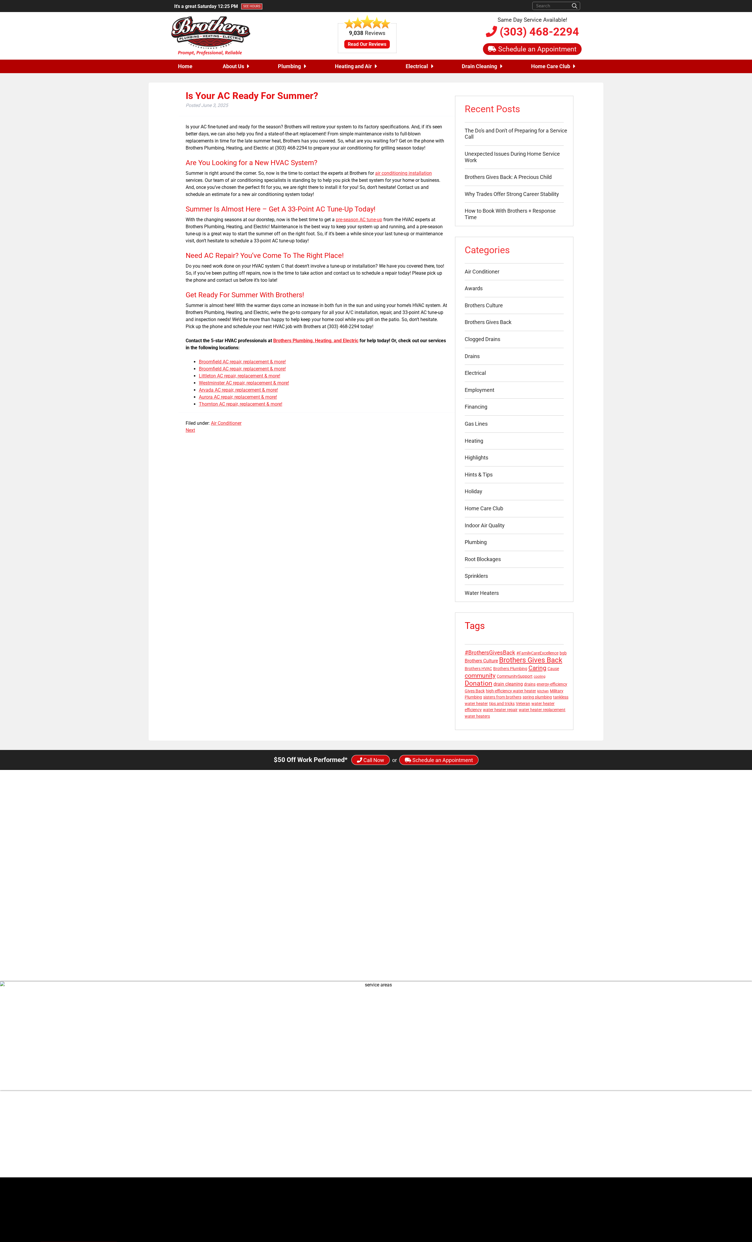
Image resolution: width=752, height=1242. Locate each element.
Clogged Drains (482, 339)
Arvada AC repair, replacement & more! (238, 390)
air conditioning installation (403, 173)
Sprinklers (476, 576)
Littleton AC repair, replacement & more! (239, 376)
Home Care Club (550, 66)
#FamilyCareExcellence (537, 653)
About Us (233, 66)
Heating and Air (353, 66)
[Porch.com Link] (489, 1167)
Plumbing (289, 66)
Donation (478, 683)
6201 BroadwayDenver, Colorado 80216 (343, 1131)
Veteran (523, 703)
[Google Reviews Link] (479, 1167)
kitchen (543, 691)
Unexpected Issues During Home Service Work (512, 157)
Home (185, 66)
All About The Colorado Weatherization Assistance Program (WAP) (406, 891)
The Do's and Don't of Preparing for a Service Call (516, 133)
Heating (474, 441)
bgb (563, 653)
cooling (539, 676)
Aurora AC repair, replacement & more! (238, 397)
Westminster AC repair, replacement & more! (244, 383)
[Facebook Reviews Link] (460, 1167)
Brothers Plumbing (510, 668)
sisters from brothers (502, 697)
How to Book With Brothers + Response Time (510, 214)
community (480, 675)
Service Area (568, 1139)
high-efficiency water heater (511, 691)
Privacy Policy (566, 1146)
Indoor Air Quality (485, 525)
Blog (576, 1125)
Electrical (417, 66)
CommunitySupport (515, 676)
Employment (479, 390)
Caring (537, 668)
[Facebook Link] (454, 1128)
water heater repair (500, 709)
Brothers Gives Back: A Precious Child (508, 177)
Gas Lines (476, 424)
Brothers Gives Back (488, 322)
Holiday (473, 491)
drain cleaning (508, 684)
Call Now (373, 760)
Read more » (347, 919)
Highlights (476, 457)
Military (556, 691)
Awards (474, 288)
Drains (472, 356)
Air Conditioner (226, 423)
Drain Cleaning (479, 66)
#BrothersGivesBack (490, 652)
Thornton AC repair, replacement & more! (240, 404)
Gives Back (475, 691)
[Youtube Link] (485, 1128)
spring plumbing (537, 697)
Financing (476, 407)
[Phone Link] (311, 1146)
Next (190, 430)
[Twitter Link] (465, 1128)
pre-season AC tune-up (359, 219)
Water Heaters (482, 593)
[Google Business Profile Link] (311, 1130)
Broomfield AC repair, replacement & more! (242, 362)
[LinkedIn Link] (495, 1128)
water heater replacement (542, 709)
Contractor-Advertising (565, 1201)
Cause (553, 668)
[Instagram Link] (475, 1128)
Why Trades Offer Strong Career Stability (512, 194)
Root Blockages (483, 559)
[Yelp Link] (469, 1167)
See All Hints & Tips (376, 949)
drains (530, 684)
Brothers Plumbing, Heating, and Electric (315, 340)
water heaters (477, 716)
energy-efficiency (552, 684)
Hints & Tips (479, 474)
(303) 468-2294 (538, 31)
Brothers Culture (484, 305)
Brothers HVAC (478, 668)
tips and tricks (502, 703)
